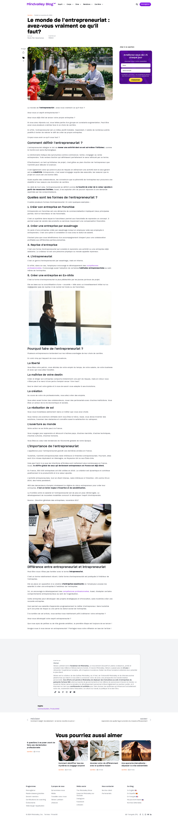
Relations (86, 4)
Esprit (60, 4)
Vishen (51, 38)
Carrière (98, 4)
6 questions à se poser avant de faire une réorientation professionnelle (41, 745)
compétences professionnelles (76, 591)
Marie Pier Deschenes (36, 38)
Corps (69, 4)
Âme (77, 4)
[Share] (23, 53)
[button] (137, 4)
